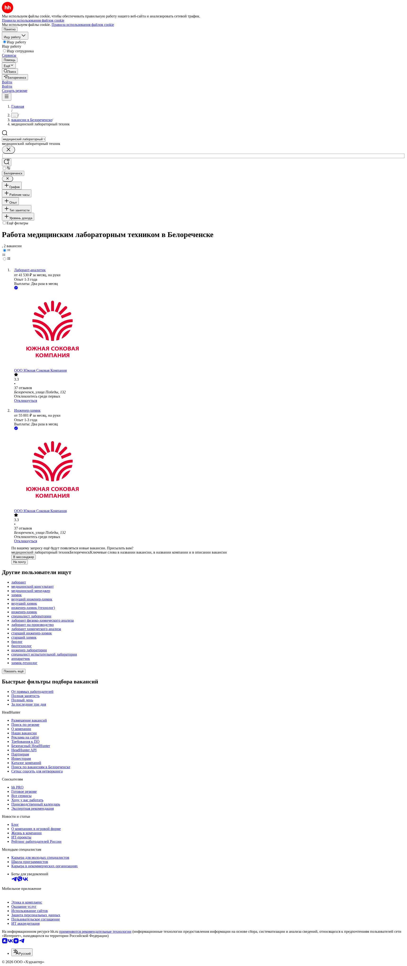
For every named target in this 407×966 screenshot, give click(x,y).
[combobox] (23, 139)
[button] (7, 82)
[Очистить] (8, 150)
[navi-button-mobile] (6, 97)
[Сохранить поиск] (6, 162)
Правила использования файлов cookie (83, 25)
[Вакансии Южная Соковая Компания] (208, 329)
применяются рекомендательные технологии (95, 931)
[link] (10, 71)
